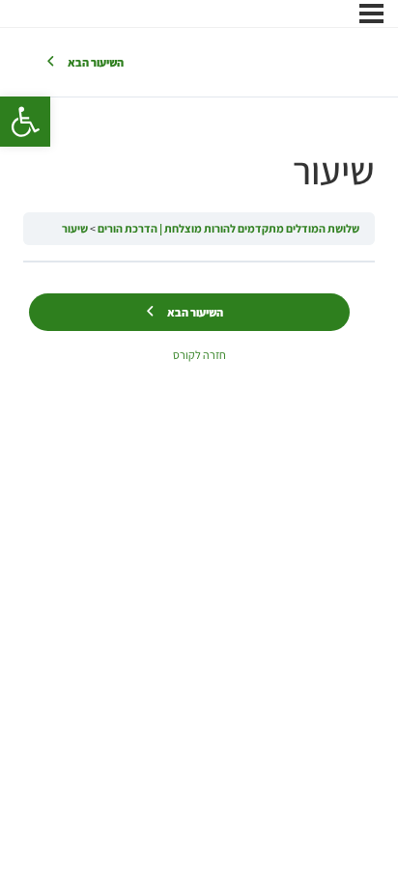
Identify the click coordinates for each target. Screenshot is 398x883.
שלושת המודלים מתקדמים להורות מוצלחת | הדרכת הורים (228, 228)
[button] (25, 122)
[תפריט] (371, 13)
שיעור (75, 228)
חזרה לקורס (199, 354)
